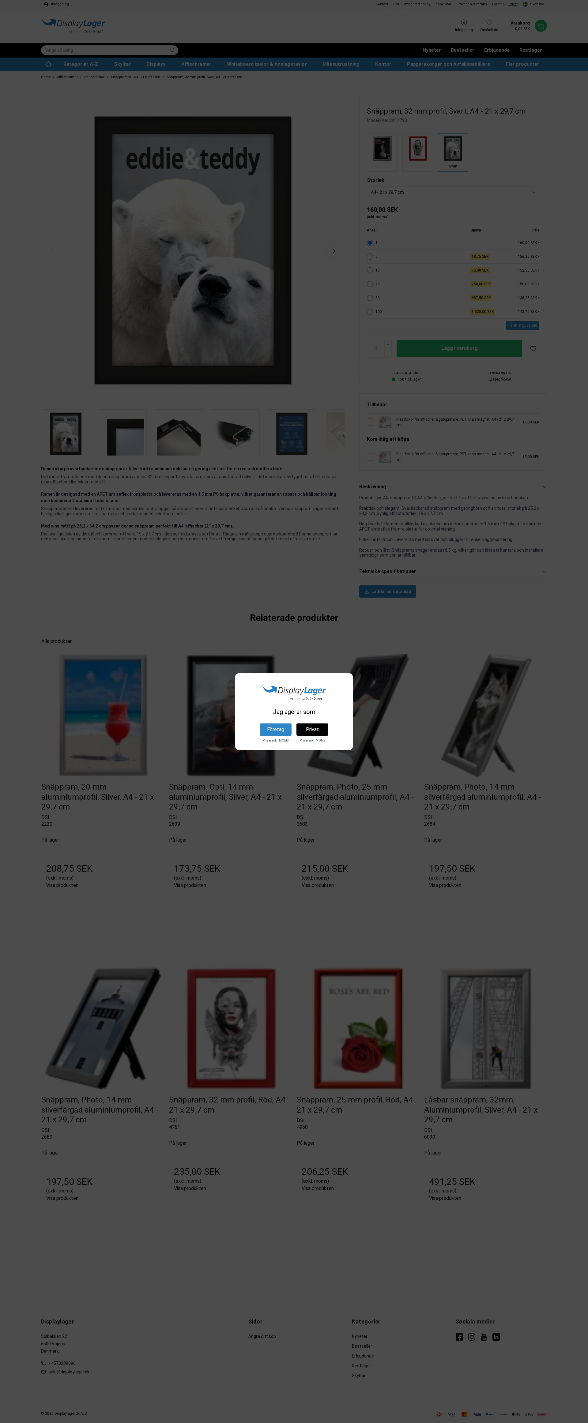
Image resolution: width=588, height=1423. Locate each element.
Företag (275, 729)
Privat (312, 729)
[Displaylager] (294, 692)
